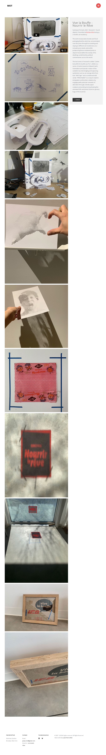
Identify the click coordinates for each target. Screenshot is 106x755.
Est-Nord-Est (90, 32)
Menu (98, 5)
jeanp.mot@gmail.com (28, 741)
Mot (9, 5)
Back (78, 100)
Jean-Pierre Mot (68, 737)
